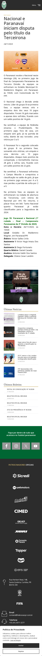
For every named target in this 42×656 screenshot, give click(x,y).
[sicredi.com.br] (21, 476)
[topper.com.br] (21, 550)
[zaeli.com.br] (21, 560)
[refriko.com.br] (21, 499)
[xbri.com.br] (21, 531)
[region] (21, 641)
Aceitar (21, 645)
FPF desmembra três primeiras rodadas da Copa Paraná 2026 (27, 370)
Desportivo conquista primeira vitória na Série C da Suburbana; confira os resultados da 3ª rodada (28, 330)
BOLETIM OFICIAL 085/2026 (17, 396)
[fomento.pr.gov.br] (21, 541)
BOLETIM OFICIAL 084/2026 (17, 403)
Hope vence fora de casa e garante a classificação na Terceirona (27, 343)
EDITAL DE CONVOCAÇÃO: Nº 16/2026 (20, 389)
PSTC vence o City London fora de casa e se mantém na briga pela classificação (27, 357)
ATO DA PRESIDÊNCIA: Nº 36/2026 (19, 410)
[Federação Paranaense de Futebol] (4, 5)
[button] (20, 592)
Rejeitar (21, 651)
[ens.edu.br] (21, 570)
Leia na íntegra (15, 640)
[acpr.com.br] (21, 522)
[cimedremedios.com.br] (21, 511)
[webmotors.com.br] (21, 488)
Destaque (7, 15)
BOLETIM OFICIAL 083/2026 (17, 416)
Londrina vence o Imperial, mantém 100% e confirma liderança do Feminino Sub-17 (27, 317)
